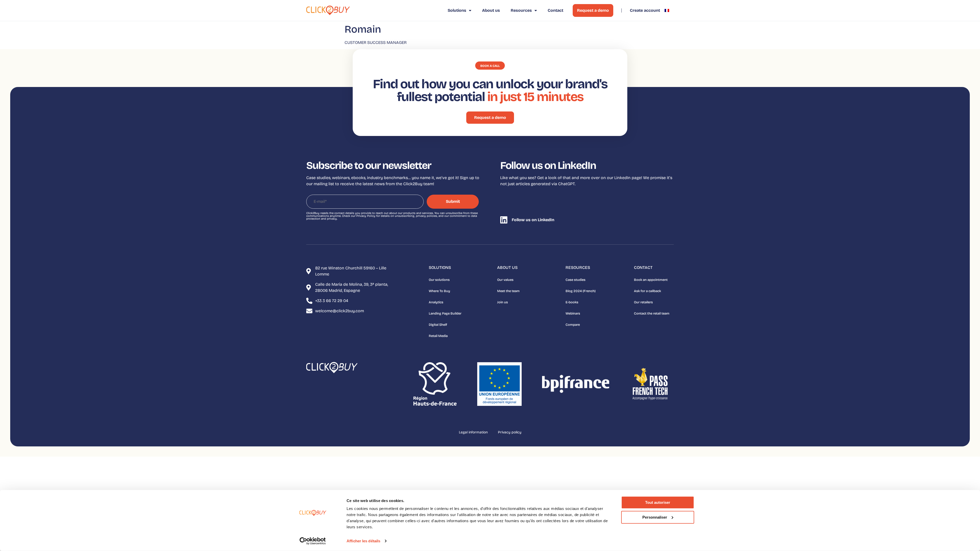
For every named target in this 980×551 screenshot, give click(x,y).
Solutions (457, 10)
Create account (645, 10)
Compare (573, 325)
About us (491, 10)
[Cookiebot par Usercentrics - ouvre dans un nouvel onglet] (312, 541)
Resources (521, 10)
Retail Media (438, 336)
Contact (555, 10)
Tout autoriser (657, 502)
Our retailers (643, 302)
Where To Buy (439, 291)
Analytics (436, 302)
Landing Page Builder (445, 313)
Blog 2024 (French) (581, 291)
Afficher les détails (363, 541)
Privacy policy (509, 432)
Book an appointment (651, 280)
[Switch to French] (667, 10)
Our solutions (439, 280)
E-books (572, 302)
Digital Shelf (438, 325)
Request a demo (593, 10)
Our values (505, 280)
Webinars (573, 313)
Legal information (473, 432)
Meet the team (508, 291)
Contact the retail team (651, 313)
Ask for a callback (647, 291)
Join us (502, 302)
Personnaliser (654, 517)
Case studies (575, 280)
